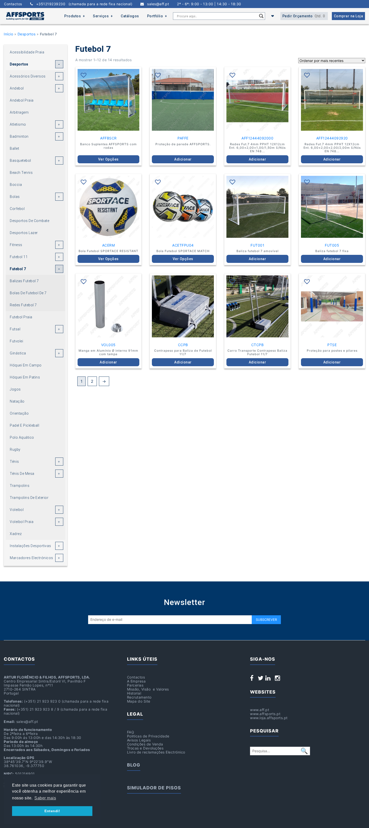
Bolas (15, 197)
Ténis (14, 462)
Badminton (19, 136)
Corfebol (17, 209)
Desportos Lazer (24, 233)
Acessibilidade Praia (27, 52)
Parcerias (135, 685)
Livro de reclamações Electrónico (156, 752)
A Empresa (136, 681)
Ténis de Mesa (22, 474)
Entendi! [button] (52, 811)
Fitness (16, 245)
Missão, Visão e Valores (148, 689)
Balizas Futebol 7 (24, 281)
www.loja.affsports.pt (269, 718)
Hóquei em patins (25, 377)
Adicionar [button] (183, 159)
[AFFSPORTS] (25, 16)
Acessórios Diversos (28, 76)
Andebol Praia (22, 100)
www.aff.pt (259, 710)
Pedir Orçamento (303, 16)
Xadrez (16, 534)
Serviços (101, 16)
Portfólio (155, 16)
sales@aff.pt (156, 4)
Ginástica (18, 353)
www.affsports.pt (265, 714)
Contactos (13, 4)
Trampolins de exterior (29, 498)
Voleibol (17, 510)
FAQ (130, 732)
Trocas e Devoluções (145, 748)
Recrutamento (139, 697)
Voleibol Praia (21, 522)
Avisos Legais (139, 740)
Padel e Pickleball (24, 425)
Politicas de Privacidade (148, 736)
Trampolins (19, 486)
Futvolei (16, 341)
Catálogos (130, 16)
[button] (84, 75)
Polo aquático (22, 437)
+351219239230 (82, 4)
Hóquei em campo (26, 365)
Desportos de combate (29, 221)
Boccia (16, 185)
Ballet (14, 148)
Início (8, 34)
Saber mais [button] (45, 798)
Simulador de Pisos (154, 787)
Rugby (15, 449)
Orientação (19, 413)
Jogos (15, 389)
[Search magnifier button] (261, 16)
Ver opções (108, 159)
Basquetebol (20, 161)
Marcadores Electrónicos (31, 558)
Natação (17, 401)
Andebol (17, 88)
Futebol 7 (18, 269)
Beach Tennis (21, 173)
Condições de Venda (145, 744)
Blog (133, 765)
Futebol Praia (21, 317)
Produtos (72, 16)
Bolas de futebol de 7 (28, 293)
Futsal (15, 329)
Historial (134, 693)
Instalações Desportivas (30, 546)
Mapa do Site (138, 701)
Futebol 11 (19, 257)
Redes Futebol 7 (23, 305)
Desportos (27, 34)
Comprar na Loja (348, 16)
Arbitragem (19, 112)
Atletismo (18, 124)
